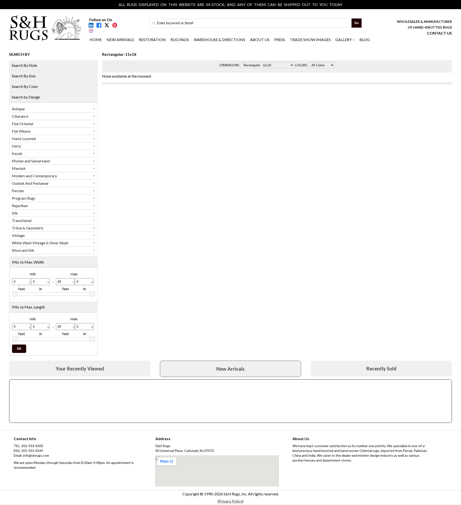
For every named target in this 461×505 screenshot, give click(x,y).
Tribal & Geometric (28, 228)
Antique (18, 108)
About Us (259, 39)
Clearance (20, 116)
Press (279, 39)
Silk (15, 213)
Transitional (21, 220)
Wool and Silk (23, 250)
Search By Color (25, 86)
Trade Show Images (310, 39)
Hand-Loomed (24, 138)
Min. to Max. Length (28, 307)
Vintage (18, 235)
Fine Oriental (22, 123)
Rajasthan (20, 205)
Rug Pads (179, 39)
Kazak (17, 153)
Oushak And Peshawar (30, 183)
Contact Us (439, 33)
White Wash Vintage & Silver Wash (40, 242)
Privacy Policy (230, 501)
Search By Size (24, 76)
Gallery (343, 39)
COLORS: (301, 65)
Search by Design (26, 97)
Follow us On (100, 19)
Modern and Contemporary (34, 175)
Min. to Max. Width (28, 262)
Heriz (16, 146)
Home (96, 39)
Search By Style (24, 65)
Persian (18, 190)
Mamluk (19, 168)
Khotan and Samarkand (31, 161)
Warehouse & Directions (219, 39)
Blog (364, 39)
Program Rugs (23, 198)
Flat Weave (21, 131)
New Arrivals (120, 39)
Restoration (152, 39)
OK (19, 349)
